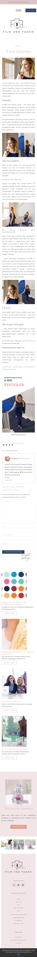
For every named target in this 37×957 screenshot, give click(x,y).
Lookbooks (18, 920)
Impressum (18, 937)
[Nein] (35, 953)
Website (5, 543)
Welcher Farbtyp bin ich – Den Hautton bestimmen (18, 653)
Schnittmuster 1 (7, 367)
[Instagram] (14, 885)
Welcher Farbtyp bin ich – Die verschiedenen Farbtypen (14, 603)
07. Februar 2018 (24, 458)
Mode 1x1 (18, 46)
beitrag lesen (9, 613)
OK (18, 954)
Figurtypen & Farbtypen (18, 914)
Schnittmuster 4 (10, 369)
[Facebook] (18, 885)
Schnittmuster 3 (29, 367)
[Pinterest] (23, 885)
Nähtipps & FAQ (18, 923)
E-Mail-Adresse (8, 535)
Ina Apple (14, 458)
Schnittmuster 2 (18, 367)
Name (4, 526)
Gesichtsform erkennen (11, 701)
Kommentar (7, 501)
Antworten (8, 480)
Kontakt (18, 943)
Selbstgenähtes (18, 917)
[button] (3, 445)
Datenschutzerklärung (18, 940)
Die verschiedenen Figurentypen (15, 749)
